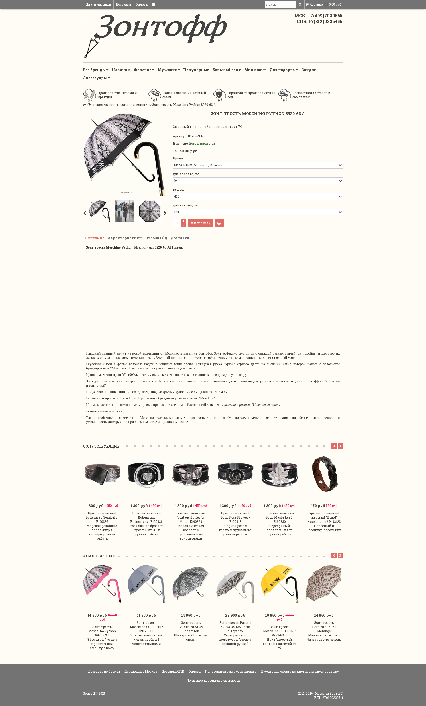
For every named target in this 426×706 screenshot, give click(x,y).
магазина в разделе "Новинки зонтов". (251, 405)
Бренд (178, 158)
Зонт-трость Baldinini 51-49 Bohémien (191, 626)
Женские (143, 69)
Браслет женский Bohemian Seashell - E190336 (102, 517)
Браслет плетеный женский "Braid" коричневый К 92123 (324, 517)
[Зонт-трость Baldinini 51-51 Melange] (324, 583)
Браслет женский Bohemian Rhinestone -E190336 (146, 517)
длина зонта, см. (186, 174)
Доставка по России (103, 671)
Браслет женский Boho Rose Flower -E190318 (235, 517)
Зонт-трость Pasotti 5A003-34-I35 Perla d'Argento (235, 626)
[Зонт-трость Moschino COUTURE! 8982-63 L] (146, 583)
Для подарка (283, 69)
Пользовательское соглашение (230, 671)
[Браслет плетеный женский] (324, 474)
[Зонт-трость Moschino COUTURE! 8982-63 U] (279, 583)
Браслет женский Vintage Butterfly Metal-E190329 (191, 517)
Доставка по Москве (140, 671)
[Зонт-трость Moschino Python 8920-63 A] (100, 211)
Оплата (142, 4)
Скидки (309, 69)
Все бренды (94, 69)
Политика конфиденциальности (213, 680)
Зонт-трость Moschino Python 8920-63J (102, 631)
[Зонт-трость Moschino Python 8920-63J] (102, 583)
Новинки (121, 69)
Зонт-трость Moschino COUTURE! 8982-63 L (146, 626)
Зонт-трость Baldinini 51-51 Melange (324, 626)
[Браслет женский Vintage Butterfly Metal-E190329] (191, 474)
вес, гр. (178, 189)
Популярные (196, 69)
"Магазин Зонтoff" (328, 693)
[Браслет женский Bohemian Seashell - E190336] (102, 474)
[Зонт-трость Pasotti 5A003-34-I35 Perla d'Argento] (235, 583)
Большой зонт (227, 69)
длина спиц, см (185, 205)
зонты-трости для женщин (127, 104)
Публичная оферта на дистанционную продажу (299, 671)
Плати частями (98, 4)
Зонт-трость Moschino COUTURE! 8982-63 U (279, 631)
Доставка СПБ (172, 671)
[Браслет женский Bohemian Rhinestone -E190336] (146, 474)
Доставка (123, 4)
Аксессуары (95, 77)
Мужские (168, 69)
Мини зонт (255, 69)
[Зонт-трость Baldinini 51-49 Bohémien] (191, 583)
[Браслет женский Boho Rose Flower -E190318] (235, 474)
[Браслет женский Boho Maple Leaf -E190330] (279, 474)
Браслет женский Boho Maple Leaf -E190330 (279, 517)
